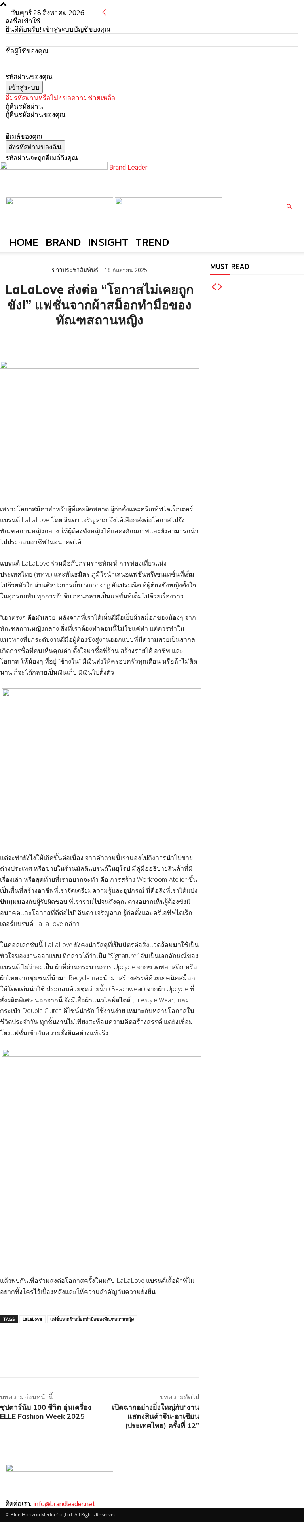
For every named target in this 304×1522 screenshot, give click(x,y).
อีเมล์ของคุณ (24, 136)
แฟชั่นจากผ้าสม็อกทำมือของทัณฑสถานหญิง (92, 1319)
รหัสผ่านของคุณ (29, 76)
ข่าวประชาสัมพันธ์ (75, 270)
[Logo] (60, 202)
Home (23, 242)
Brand (63, 242)
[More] (99, 341)
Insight (108, 242)
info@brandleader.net (64, 1503)
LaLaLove (32, 1319)
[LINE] (44, 341)
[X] (26, 341)
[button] (288, 206)
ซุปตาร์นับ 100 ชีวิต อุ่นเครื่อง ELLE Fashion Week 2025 (45, 1412)
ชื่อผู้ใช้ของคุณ (27, 50)
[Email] (62, 341)
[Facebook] (8, 341)
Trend (152, 242)
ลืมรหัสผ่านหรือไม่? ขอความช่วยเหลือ (60, 97)
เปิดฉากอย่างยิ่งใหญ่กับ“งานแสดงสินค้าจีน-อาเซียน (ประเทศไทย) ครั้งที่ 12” (155, 1416)
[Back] (104, 12)
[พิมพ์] (81, 341)
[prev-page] (213, 287)
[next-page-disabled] (220, 287)
